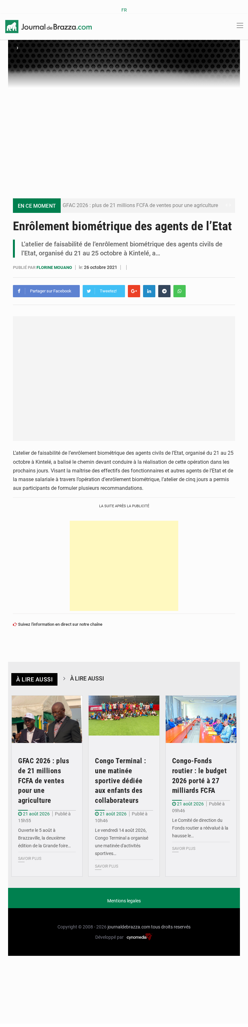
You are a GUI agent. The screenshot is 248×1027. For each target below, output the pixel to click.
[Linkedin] (149, 291)
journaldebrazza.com (129, 926)
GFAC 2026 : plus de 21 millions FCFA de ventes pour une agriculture (140, 205)
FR (124, 10)
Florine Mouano (54, 267)
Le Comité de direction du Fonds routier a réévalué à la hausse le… (200, 828)
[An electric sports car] (47, 719)
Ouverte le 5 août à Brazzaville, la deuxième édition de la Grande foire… (44, 838)
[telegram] (164, 291)
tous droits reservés (171, 926)
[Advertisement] (124, 136)
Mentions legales (124, 900)
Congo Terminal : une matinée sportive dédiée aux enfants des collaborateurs (120, 780)
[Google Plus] (134, 291)
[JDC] (48, 26)
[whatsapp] (179, 291)
